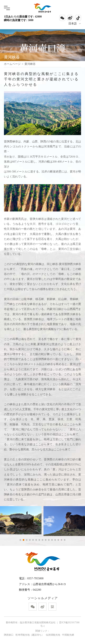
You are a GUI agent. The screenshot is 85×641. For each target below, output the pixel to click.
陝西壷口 (8, 634)
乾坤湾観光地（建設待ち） (29, 634)
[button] (20, 540)
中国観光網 (68, 634)
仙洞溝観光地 (53, 634)
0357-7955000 (35, 578)
